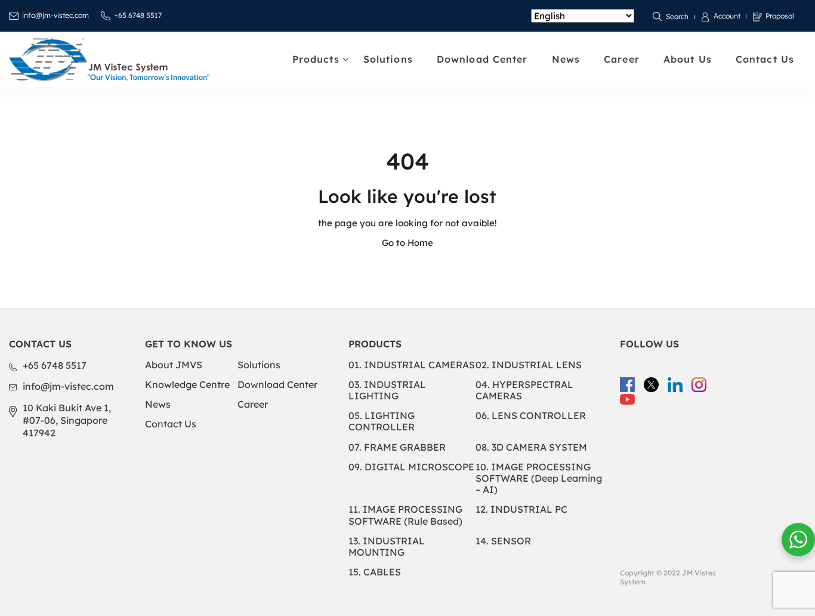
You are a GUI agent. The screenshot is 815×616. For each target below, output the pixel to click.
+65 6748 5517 (138, 15)
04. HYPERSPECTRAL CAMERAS (524, 390)
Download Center (482, 59)
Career (622, 59)
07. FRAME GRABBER (397, 447)
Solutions (388, 59)
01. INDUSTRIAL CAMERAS (411, 365)
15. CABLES (374, 572)
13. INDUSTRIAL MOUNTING (386, 546)
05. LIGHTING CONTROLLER (381, 421)
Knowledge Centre (187, 384)
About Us (687, 59)
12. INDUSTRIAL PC (521, 509)
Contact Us (765, 59)
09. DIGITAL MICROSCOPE (411, 467)
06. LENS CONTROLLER (531, 415)
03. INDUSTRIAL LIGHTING (387, 390)
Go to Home (407, 242)
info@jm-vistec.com (55, 15)
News (566, 59)
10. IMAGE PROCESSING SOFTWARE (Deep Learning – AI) (539, 478)
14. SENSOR (503, 541)
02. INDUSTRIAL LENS (529, 365)
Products (315, 59)
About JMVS (173, 365)
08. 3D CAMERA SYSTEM (531, 447)
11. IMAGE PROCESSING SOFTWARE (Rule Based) (405, 514)
